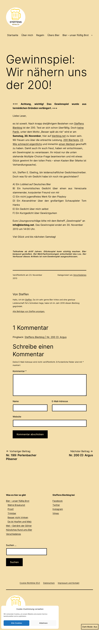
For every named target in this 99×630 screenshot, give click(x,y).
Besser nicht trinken (18, 517)
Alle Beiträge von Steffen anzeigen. (29, 311)
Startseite (12, 35)
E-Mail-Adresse (60, 401)
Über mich (27, 35)
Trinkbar (12, 513)
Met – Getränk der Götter (19, 525)
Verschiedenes (79, 275)
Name (16, 401)
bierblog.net (59, 135)
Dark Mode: (87, 627)
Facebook (58, 501)
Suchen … (11, 545)
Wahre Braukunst (16, 505)
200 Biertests (71, 140)
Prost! (11, 509)
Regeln (40, 35)
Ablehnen (43, 623)
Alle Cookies (16, 623)
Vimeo (56, 513)
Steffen (28, 299)
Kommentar (19, 371)
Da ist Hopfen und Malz (20, 521)
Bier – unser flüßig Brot (76, 35)
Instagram (58, 509)
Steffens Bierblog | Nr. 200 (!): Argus (46, 337)
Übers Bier (53, 35)
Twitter (56, 505)
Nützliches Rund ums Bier (19, 530)
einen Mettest (67, 144)
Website (17, 416)
